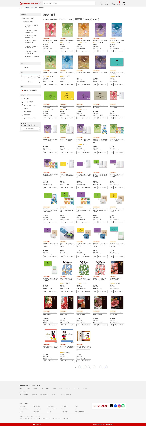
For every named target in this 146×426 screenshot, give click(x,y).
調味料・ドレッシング (52, 409)
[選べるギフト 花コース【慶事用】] (50, 30)
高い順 (87, 19)
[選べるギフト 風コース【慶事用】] (83, 30)
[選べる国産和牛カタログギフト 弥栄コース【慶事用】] (117, 302)
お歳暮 (54, 388)
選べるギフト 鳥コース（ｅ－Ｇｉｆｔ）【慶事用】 (50, 106)
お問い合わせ (37, 416)
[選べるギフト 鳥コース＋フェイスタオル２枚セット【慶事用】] (67, 129)
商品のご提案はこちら (67, 418)
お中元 (41, 388)
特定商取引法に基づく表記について (43, 418)
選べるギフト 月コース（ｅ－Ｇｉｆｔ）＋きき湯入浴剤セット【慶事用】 (83, 210)
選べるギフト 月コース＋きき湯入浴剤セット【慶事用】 (50, 175)
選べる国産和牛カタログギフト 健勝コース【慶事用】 (116, 279)
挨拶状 (26, 108)
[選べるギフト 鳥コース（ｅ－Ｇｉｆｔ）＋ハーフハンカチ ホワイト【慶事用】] (100, 198)
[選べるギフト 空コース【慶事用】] (83, 62)
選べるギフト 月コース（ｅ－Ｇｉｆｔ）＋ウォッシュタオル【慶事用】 (83, 175)
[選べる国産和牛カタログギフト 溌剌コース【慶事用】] (50, 302)
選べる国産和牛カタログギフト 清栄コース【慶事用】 (67, 313)
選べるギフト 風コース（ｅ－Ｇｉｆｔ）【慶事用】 (67, 106)
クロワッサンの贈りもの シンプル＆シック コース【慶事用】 (67, 279)
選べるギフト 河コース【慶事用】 (67, 72)
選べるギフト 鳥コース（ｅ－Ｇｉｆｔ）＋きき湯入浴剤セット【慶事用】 (67, 210)
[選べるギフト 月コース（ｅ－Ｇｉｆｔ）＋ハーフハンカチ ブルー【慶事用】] (100, 233)
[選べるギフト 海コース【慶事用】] (117, 30)
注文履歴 (106, 4)
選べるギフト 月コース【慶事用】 (100, 40)
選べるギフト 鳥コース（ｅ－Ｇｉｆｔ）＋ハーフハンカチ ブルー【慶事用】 (67, 245)
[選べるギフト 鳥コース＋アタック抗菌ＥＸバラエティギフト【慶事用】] (100, 129)
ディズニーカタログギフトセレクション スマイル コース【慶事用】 (50, 347)
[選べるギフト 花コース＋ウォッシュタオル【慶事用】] (117, 95)
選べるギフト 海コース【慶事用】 (117, 40)
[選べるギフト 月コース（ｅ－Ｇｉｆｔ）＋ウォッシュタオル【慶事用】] (83, 163)
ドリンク (63, 409)
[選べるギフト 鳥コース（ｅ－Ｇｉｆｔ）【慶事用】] (50, 95)
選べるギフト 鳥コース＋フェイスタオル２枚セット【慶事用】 (67, 140)
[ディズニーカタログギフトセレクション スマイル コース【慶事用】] (50, 336)
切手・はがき (22, 406)
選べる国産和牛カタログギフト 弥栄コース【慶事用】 (116, 313)
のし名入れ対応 (28, 102)
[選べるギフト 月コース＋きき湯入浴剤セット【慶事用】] (50, 163)
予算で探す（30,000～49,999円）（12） (31, 52)
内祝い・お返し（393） (28, 18)
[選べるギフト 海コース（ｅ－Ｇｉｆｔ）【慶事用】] (100, 95)
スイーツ (49, 411)
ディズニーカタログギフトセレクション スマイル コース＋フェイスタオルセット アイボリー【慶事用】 (83, 348)
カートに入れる (53, 51)
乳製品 (76, 406)
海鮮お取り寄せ (37, 406)
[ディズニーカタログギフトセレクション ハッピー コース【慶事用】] (67, 336)
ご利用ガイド (22, 416)
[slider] (21, 74)
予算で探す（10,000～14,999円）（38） (31, 41)
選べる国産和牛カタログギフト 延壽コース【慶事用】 (83, 313)
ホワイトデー (85, 388)
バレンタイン (76, 388)
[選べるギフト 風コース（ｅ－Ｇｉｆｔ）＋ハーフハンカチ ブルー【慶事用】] (83, 233)
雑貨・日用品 (36, 411)
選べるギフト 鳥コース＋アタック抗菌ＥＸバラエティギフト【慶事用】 (100, 141)
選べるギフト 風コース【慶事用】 (83, 40)
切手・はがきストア (24, 394)
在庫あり (26, 67)
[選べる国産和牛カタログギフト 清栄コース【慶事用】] (67, 302)
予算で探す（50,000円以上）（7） (32, 57)
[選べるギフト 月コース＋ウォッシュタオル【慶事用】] (50, 129)
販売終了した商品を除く (30, 90)
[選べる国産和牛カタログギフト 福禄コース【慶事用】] (100, 302)
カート (118, 4)
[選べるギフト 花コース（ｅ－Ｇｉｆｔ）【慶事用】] (117, 62)
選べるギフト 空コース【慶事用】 (83, 72)
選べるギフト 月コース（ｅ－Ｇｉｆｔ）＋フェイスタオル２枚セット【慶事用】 (117, 175)
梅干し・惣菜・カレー (24, 409)
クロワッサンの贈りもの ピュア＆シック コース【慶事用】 (100, 279)
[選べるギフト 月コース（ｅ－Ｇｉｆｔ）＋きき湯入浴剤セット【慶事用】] (83, 198)
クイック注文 (112, 4)
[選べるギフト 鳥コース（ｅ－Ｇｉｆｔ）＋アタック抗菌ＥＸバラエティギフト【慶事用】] (50, 198)
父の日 (35, 388)
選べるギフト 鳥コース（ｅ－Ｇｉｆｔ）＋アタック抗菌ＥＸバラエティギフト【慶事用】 (50, 210)
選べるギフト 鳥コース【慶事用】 (67, 40)
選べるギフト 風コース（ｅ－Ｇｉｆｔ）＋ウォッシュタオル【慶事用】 (67, 175)
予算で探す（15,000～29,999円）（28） (31, 47)
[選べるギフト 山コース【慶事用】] (50, 62)
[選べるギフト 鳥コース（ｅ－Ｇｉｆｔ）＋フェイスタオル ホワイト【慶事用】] (50, 268)
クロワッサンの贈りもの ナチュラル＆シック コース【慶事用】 (83, 279)
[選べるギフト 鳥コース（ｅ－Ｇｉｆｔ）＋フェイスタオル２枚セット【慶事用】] (100, 163)
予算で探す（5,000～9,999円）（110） (31, 36)
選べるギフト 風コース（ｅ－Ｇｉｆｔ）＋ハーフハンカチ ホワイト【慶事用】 (117, 210)
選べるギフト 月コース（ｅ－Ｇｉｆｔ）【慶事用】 (83, 106)
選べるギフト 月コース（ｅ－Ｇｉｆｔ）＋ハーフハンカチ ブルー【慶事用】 (100, 245)
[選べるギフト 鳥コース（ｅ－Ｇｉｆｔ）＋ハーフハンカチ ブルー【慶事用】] (67, 233)
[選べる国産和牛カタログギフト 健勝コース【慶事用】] (117, 268)
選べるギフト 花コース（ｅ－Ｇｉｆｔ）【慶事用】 (117, 73)
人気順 (70, 19)
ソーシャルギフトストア (66, 394)
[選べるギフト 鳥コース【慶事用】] (67, 30)
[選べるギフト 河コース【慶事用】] (67, 62)
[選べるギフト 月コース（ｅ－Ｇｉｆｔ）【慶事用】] (83, 95)
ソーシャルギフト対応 (30, 118)
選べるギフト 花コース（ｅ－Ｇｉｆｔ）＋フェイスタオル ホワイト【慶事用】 (117, 245)
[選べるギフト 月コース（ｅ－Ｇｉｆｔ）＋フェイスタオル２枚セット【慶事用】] (117, 163)
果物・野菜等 (64, 406)
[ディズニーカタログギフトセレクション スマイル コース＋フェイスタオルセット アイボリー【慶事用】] (83, 336)
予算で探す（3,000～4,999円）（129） (31, 31)
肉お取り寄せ (50, 406)
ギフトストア (34, 394)
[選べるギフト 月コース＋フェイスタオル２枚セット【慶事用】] (83, 129)
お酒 (76, 409)
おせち (60, 388)
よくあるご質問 (30, 416)
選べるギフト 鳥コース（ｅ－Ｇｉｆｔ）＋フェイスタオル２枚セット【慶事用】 (100, 175)
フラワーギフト (65, 411)
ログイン (101, 4)
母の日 (21, 388)
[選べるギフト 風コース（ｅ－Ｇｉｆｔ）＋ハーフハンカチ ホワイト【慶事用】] (117, 198)
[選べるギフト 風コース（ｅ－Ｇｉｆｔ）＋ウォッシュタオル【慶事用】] (67, 163)
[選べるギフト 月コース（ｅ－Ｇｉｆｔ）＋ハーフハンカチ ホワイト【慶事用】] (50, 233)
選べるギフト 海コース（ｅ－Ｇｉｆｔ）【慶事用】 (100, 106)
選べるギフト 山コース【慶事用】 (50, 72)
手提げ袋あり (27, 112)
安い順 (95, 19)
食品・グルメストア (44, 394)
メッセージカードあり (30, 105)
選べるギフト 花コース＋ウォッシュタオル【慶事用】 (117, 106)
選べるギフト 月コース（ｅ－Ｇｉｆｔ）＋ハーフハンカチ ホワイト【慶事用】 (50, 245)
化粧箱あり (27, 115)
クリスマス (68, 388)
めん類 (21, 411)
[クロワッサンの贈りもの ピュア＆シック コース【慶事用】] (100, 268)
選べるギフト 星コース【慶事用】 (100, 72)
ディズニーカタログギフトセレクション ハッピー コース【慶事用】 (67, 347)
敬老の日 (48, 388)
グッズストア (54, 394)
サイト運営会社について (30, 418)
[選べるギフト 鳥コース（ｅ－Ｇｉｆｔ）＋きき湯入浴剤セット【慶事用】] (67, 198)
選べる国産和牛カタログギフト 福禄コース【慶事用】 (100, 313)
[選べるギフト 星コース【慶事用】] (100, 62)
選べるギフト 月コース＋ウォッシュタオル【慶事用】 (50, 140)
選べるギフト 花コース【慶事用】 (50, 40)
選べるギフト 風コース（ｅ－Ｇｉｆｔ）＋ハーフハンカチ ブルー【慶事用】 (83, 245)
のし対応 (26, 99)
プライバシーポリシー (57, 418)
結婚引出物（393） (28, 22)
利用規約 (21, 418)
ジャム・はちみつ (37, 409)
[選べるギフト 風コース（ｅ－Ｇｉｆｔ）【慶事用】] (67, 95)
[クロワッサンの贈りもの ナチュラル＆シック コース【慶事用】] (83, 268)
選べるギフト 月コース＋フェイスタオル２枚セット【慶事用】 (83, 140)
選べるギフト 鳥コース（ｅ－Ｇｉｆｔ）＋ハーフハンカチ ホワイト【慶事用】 (100, 210)
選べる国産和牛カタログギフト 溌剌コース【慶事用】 (50, 313)
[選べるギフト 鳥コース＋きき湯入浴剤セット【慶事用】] (117, 129)
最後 (106, 367)
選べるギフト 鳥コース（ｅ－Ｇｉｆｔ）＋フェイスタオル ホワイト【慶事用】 (50, 279)
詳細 (45, 51)
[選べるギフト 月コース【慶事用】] (100, 30)
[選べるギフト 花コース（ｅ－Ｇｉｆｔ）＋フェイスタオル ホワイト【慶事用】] (117, 233)
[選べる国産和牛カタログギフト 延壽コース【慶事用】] (83, 302)
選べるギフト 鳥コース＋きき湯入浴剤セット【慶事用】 (117, 140)
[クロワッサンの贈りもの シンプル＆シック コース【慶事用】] (67, 268)
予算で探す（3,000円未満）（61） (31, 26)
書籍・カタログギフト (80, 411)
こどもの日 (28, 388)
